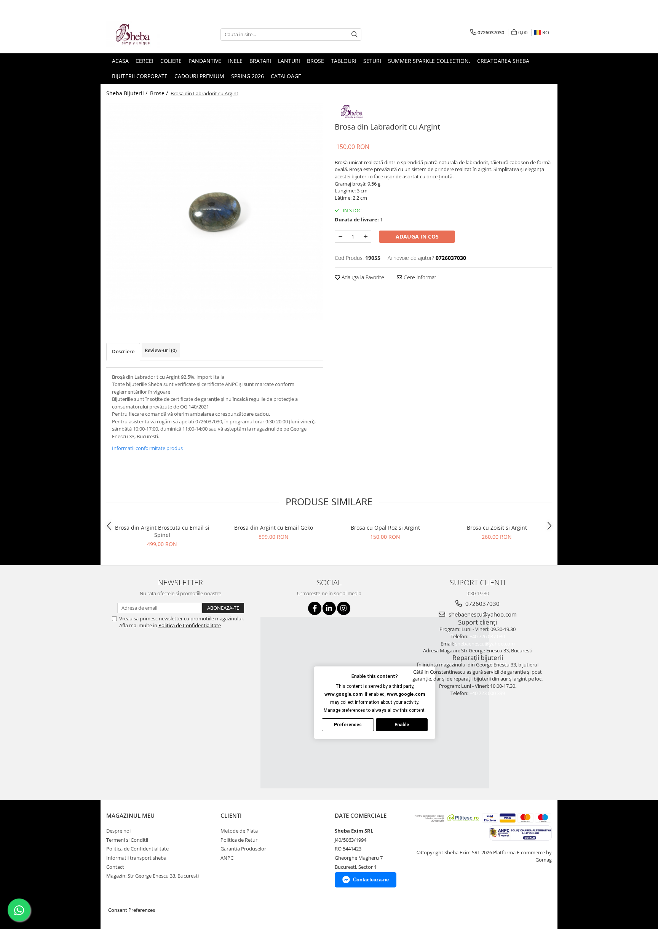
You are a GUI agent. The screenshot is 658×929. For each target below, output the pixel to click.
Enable (401, 724)
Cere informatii (420, 277)
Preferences (348, 724)
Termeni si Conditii (127, 839)
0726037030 (482, 603)
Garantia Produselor (243, 848)
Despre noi (118, 830)
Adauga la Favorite (362, 277)
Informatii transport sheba (136, 857)
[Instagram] (343, 608)
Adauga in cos (417, 236)
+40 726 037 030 (487, 636)
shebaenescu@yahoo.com (482, 614)
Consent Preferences (131, 910)
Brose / (159, 93)
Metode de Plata (239, 830)
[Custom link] (352, 110)
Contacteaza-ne (371, 880)
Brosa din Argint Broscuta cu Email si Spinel (162, 531)
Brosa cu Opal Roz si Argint (385, 527)
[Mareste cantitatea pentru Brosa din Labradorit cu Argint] (365, 237)
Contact (115, 866)
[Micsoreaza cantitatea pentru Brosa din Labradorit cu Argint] (340, 237)
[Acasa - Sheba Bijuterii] (144, 34)
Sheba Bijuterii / (127, 93)
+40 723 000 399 (487, 693)
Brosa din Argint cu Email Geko (273, 527)
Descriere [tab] (123, 351)
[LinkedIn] (329, 608)
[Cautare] (354, 34)
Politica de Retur (238, 839)
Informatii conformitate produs (147, 448)
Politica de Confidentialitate (189, 625)
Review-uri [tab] (161, 350)
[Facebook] (314, 608)
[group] (214, 211)
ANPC (226, 857)
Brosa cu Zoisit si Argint (497, 527)
